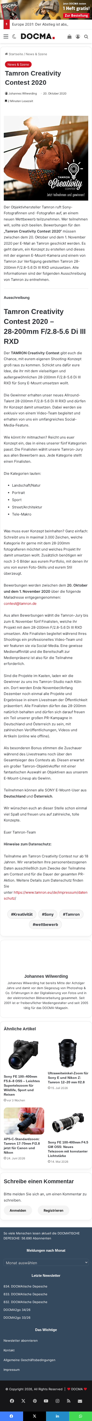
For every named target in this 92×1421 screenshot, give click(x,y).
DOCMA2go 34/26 (17, 1310)
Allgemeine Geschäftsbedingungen (29, 1360)
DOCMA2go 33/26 (17, 1317)
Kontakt (9, 1350)
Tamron (72, 914)
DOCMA (77, 1389)
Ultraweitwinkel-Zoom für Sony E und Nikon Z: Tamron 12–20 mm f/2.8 (68, 1077)
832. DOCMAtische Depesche (25, 1302)
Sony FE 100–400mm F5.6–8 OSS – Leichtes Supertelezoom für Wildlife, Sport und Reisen (22, 1085)
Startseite (15, 54)
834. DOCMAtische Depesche (25, 1286)
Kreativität (23, 914)
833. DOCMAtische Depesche (25, 1294)
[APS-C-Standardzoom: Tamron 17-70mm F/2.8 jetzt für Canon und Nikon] (24, 1120)
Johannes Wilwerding (22, 93)
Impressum (12, 1370)
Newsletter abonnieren (21, 1340)
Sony (49, 914)
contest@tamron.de (20, 603)
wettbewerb (46, 924)
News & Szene (36, 54)
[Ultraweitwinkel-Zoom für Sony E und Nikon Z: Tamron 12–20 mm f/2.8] (68, 1053)
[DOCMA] (37, 36)
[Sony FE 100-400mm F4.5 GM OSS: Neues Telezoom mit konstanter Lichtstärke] (68, 1122)
